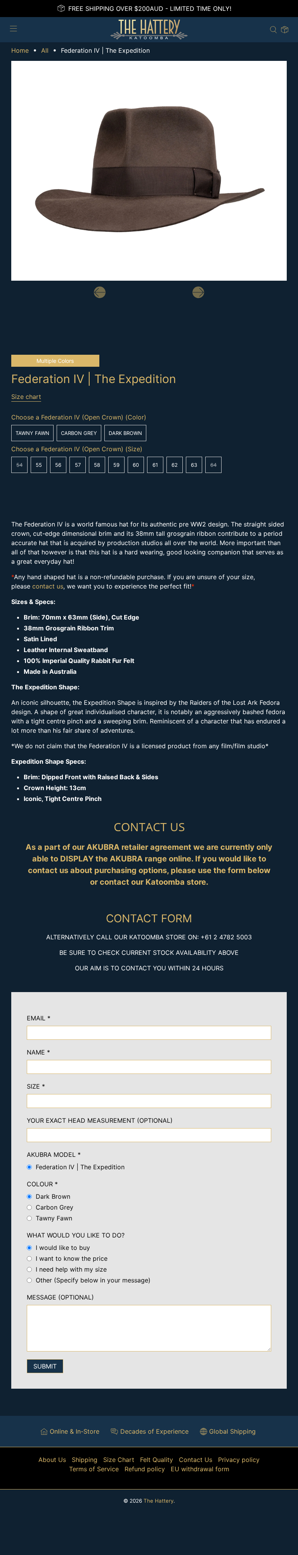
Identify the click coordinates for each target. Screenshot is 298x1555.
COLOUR (42, 1184)
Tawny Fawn (32, 433)
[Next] (198, 292)
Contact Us (195, 1460)
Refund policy (145, 1469)
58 (97, 465)
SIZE (36, 1086)
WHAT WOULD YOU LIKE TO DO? (76, 1235)
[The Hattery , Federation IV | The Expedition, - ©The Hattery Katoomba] (149, 171)
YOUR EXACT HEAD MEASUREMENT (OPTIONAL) (100, 1120)
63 (194, 465)
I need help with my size (71, 1269)
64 (213, 465)
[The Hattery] (149, 29)
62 (175, 465)
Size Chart (118, 1460)
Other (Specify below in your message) (93, 1280)
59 (116, 465)
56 (58, 465)
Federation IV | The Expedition (80, 1167)
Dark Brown (125, 433)
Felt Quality (156, 1460)
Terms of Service (94, 1469)
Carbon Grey (79, 433)
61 (155, 465)
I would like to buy (63, 1247)
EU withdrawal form (200, 1469)
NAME (38, 1052)
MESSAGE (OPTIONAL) (60, 1297)
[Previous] (100, 292)
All (45, 50)
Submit (45, 1366)
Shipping (84, 1460)
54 (19, 465)
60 (136, 465)
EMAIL (38, 1018)
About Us (52, 1460)
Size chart (26, 396)
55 (39, 465)
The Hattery (158, 1501)
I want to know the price (71, 1258)
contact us (47, 586)
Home (20, 50)
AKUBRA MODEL (54, 1154)
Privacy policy (239, 1460)
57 (78, 465)
